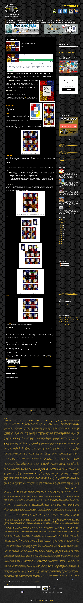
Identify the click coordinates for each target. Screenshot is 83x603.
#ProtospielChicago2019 (75, 422)
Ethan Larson (74, 468)
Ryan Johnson (61, 536)
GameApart (63, 477)
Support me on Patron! (11, 91)
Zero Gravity (69, 575)
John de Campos (47, 493)
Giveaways (50, 23)
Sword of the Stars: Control (13, 549)
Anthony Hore (19, 432)
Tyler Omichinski (29, 566)
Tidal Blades (59, 560)
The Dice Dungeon (29, 552)
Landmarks (51, 499)
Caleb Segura (74, 443)
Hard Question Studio (21, 484)
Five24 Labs (55, 473)
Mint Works (65, 509)
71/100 (72, 424)
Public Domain (21, 527)
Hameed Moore (71, 483)
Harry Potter (27, 484)
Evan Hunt (16, 469)
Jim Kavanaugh (74, 492)
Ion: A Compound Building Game (24, 490)
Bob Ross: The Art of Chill (68, 439)
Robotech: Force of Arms (19, 534)
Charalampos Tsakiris (62, 447)
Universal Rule (45, 567)
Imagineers (6, 488)
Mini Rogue (31, 509)
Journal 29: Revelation (47, 495)
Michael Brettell (21, 508)
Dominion (10, 462)
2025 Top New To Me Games (67, 52)
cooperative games (75, 452)
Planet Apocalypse (35, 524)
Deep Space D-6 (37, 458)
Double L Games (34, 462)
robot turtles (13, 534)
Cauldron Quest (34, 447)
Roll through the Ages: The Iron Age (32, 535)
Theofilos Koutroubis (40, 559)
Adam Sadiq (47, 427)
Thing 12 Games (56, 559)
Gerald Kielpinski (26, 479)
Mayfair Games (61, 506)
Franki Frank (22, 476)
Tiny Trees (54, 562)
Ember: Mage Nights (57, 465)
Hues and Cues (15, 487)
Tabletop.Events (52, 549)
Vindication (11, 570)
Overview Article (27, 519)
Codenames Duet (52, 450)
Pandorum (10, 520)
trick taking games (20, 565)
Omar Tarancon (64, 516)
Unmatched (70, 567)
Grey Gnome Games (75, 482)
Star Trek (24, 545)
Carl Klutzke (29, 445)
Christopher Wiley (14, 449)
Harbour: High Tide (13, 484)
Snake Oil (19, 542)
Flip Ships (16, 474)
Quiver (71, 527)
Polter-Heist (9, 526)
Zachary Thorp (64, 575)
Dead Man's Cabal (71, 457)
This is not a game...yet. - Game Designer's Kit (14, 560)
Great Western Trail (24, 482)
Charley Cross (76, 447)
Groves (25, 483)
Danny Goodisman (45, 455)
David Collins (15, 457)
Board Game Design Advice (46, 439)
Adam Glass (27, 427)
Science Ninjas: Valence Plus (69, 537)
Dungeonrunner (12, 464)
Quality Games (43, 527)
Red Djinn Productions (15, 531)
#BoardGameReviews (51, 420)
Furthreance (65, 476)
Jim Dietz (17, 493)
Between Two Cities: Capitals (68, 437)
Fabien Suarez (49, 470)
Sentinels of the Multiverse (54, 539)
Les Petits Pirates (63, 151)
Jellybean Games (32, 492)
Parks (27, 520)
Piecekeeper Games (10, 524)
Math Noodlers (21, 506)
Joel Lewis (30, 493)
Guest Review (40, 483)
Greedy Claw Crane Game (49, 482)
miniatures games (37, 509)
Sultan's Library (42, 547)
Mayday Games (56, 506)
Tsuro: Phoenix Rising (67, 565)
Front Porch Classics (46, 476)
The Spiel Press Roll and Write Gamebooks (33, 557)
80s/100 (24, 425)
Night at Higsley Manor (74, 514)
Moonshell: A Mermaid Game (53, 510)
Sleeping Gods (71, 541)
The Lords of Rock (38, 555)
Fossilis (71, 474)
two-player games (23, 566)
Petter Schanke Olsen (60, 523)
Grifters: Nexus (21, 483)
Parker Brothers (23, 520)
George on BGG (62, 295)
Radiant (56, 528)
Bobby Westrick (76, 439)
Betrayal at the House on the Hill (50, 437)
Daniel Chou (72, 454)
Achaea (23, 427)
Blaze (57, 438)
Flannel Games (71, 473)
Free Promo (27, 476)
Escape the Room (32, 468)
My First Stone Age (61, 511)
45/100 (8, 424)
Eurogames (12, 469)
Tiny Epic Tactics (35, 562)
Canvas (58, 444)
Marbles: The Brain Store (11, 505)
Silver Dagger (8, 541)
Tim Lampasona (7, 561)
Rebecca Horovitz (76, 529)
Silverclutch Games (14, 541)
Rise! (25, 532)
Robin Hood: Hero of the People (61, 532)
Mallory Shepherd (58, 504)
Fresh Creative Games (33, 476)
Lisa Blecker (17, 501)
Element (11, 465)
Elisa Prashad (35, 465)
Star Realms (20, 545)
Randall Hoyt (11, 529)
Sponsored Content (66, 544)
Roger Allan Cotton (41, 534)
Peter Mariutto (43, 523)
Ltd (23, 503)
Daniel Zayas (31, 455)
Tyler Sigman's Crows (36, 566)
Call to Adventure (20, 444)
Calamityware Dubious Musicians (53, 443)
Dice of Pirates (21, 460)
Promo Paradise (76, 526)
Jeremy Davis (51, 492)
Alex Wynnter (70, 428)
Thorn (23, 560)
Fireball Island (24, 473)
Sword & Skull (6, 549)
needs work (6, 514)
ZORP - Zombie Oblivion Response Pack (30, 576)
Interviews (69, 489)
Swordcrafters (21, 549)
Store (47, 20)
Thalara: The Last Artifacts (17, 551)
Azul (35, 434)
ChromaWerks (62, 160)
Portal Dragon (14, 526)
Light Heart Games (7, 501)
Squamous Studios (74, 544)
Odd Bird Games (34, 516)
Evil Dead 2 (73, 469)
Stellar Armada (44, 545)
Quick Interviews (58, 527)
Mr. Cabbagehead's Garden (32, 511)
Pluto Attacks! (68, 524)
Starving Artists (33, 545)
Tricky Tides (26, 565)
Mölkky (11, 510)
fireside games (29, 473)
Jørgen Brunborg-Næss (34, 495)
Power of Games (29, 526)
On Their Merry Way (16, 518)
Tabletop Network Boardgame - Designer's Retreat (40, 549)
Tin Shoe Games (29, 561)
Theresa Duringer (50, 559)
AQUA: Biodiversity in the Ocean (57, 432)
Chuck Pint (25, 449)
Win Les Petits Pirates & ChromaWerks (69, 189)
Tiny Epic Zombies (48, 562)
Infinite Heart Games (41, 488)
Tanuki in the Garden (31, 550)
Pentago (43, 522)
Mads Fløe (35, 504)
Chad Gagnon (50, 447)
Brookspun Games (38, 442)
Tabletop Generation (34, 581)
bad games (56, 434)
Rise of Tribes (16, 532)
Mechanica (72, 506)
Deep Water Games (44, 458)
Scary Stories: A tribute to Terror (52, 537)
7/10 (63, 424)
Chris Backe (43, 448)
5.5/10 (26, 424)
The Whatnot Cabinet (73, 557)
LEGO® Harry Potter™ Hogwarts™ (41, 500)
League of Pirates (76, 499)
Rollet (40, 535)
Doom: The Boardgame (21, 462)
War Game (68, 570)
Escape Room (26, 468)
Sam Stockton (21, 537)
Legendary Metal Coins (29, 500)
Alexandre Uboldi (76, 428)
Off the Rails (45, 516)
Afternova (44, 428)
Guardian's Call (31, 483)
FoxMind (5, 476)
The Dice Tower (35, 552)
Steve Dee (62, 545)
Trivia (29, 565)
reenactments (36, 531)
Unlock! (55, 567)
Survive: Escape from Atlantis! (62, 547)
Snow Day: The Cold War (25, 542)
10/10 (34, 423)
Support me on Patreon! (56, 15)
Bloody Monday (69, 438)
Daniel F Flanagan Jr (7, 455)
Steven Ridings (12, 546)
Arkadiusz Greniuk (16, 433)
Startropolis (28, 545)
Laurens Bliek (70, 499)
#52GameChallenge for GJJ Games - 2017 (68, 321)
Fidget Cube (6, 473)
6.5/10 (43, 424)
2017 (61, 237)
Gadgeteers (11, 477)
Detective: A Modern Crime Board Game (32, 459)
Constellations (61, 452)
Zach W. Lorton (52, 575)
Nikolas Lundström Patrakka (26, 515)
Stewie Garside (25, 546)
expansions (19, 470)
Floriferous (37, 474)
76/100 (77, 424)
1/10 (33, 423)
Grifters (17, 483)
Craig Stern (43, 453)
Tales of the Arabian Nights (71, 549)
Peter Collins (32, 523)
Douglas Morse (49, 462)
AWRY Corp (28, 434)
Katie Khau (43, 496)
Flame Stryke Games (64, 473)
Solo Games (65, 542)
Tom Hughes (65, 562)
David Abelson (10, 457)
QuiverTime (74, 527)
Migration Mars (59, 508)
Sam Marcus (16, 537)
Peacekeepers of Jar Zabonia (18, 522)
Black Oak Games (47, 438)
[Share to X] (13, 368)
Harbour (8, 484)
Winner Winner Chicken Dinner (60, 572)
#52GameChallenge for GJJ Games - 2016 (68, 323)
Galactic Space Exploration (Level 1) (19, 477)
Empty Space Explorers (16, 467)
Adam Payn (37, 427)
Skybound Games (66, 541)
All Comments (64, 265)
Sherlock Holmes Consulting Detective (43, 540)
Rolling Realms (44, 535)
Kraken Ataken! (31, 499)
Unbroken (10, 567)
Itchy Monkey (74, 490)
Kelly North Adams (64, 496)
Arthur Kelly (39, 433)
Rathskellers (42, 529)
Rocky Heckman (30, 534)
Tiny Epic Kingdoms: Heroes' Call (14, 562)
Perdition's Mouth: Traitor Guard (21, 523)
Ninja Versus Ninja (42, 515)
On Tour (21, 518)
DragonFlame (20, 463)
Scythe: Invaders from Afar (27, 539)
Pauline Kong (76, 520)
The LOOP (32, 555)
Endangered (22, 467)
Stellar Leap (49, 545)
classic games (30, 450)
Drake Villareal (32, 463)
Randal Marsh (6, 529)
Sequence (60, 539)
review (73, 531)
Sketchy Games (47, 541)
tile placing (73, 560)
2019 (61, 233)
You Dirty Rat (38, 575)
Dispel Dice (62, 460)
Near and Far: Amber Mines (69, 513)
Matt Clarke (31, 506)
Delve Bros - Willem (60, 458)
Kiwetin (77, 498)
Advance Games (72, 427)
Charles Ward (72, 447)
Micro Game (38, 508)
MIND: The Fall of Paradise (18, 509)
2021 (61, 229)
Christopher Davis (76, 448)
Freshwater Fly (39, 476)
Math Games (17, 506)
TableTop (30, 549)
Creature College (54, 453)
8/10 (19, 425)
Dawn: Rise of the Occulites (59, 457)
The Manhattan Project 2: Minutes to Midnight (50, 555)
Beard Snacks (62, 144)
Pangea (13, 520)
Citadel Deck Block (35, 449)
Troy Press (38, 565)
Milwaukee (11, 509)
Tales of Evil (64, 549)
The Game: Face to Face (73, 552)
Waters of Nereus (24, 571)
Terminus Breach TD (64, 550)
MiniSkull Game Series (64, 153)
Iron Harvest (32, 490)
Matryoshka (27, 506)
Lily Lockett (13, 501)
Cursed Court (46, 454)
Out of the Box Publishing (70, 518)
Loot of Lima (48, 501)
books (5, 440)
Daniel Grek (14, 455)
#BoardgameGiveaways (20, 420)
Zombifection (16, 576)
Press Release (42, 526)
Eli (26, 465)
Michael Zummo (32, 508)
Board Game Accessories (21, 439)
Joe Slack (26, 493)
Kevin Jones (31, 498)
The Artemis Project (38, 551)
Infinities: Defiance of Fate (49, 488)
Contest (66, 452)
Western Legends (58, 571)
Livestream (23, 501)
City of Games (48, 449)
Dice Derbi (66, 459)
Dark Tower (58, 455)
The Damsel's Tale (22, 552)
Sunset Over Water (53, 547)
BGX (19, 438)
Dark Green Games (52, 455)
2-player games (42, 423)
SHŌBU (67, 540)
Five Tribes (51, 473)
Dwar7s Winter (18, 464)
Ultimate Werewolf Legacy (61, 566)
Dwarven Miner (23, 464)
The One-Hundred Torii (35, 556)
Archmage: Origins (74, 432)
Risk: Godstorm (30, 532)
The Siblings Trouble (22, 557)
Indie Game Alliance (21, 488)
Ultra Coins (68, 566)
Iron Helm (36, 490)
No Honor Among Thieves (50, 515)
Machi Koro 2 (27, 504)
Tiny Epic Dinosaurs (50, 561)
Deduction (32, 458)
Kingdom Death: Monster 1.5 (54, 498)
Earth (50, 464)
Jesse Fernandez (56, 492)
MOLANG (75, 509)
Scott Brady (6, 539)
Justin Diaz (11, 496)
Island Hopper (55, 490)
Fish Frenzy (47, 473)
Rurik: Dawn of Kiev (54, 536)
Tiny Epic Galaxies (57, 561)
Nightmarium (18, 515)
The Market (75, 555)
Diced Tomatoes (26, 460)
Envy (64, 467)
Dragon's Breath (15, 463)
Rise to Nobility (21, 532)
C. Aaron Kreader (25, 443)
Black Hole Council (40, 438)
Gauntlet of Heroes (62, 478)
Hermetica (74, 484)
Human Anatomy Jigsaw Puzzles (24, 487)
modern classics (70, 509)
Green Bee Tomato (58, 482)
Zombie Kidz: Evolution (10, 576)
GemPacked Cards (75, 478)
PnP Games (54, 20)
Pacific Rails (47, 519)
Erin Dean (22, 468)
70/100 (65, 424)
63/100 (51, 424)
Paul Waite (72, 520)
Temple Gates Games (57, 550)
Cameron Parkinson (35, 444)
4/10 (78, 423)
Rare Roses (29, 529)
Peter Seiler (48, 523)
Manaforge (68, 504)
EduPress (74, 464)
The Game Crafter (57, 552)
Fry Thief (51, 476)
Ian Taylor (54, 487)
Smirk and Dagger (14, 542)
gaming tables (27, 478)
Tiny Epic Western (42, 562)
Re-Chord (68, 529)
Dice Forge (70, 459)
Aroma (32, 433)
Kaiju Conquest (20, 496)
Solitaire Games (59, 542)
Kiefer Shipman (46, 498)
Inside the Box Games (58, 488)
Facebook (69, 579)
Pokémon (77, 524)
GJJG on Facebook (63, 291)
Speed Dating (52, 544)
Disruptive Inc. (66, 460)
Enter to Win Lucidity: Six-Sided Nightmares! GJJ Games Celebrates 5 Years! (71, 207)
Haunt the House (42, 484)
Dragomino (74, 462)
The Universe (58, 557)
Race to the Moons (63, 149)
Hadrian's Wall (57, 483)
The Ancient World (31, 551)
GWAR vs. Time (51, 483)
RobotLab (25, 534)
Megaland (6, 508)
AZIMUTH (33, 434)
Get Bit (30, 479)
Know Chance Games (24, 499)
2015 (61, 241)
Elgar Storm (24, 465)
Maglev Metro (39, 504)
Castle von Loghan (75, 445)
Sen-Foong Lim (46, 539)
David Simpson (30, 457)
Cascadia (55, 445)
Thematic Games (33, 559)
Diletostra (44, 460)
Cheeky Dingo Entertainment (23, 448)
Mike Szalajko (72, 508)
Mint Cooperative (55, 509)
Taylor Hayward (47, 550)
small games (77, 541)
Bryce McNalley (44, 442)
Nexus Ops (43, 514)
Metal (17, 508)
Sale (13, 537)
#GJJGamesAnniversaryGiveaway (32, 422)
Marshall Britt (61, 505)
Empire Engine (76, 465)
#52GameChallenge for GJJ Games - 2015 (68, 324)
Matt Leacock (35, 506)
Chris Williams (63, 448)
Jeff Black (18, 492)
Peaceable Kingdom (8, 522)
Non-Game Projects (75, 515)
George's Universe (63, 290)
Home (8, 20)
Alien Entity (16, 429)
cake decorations (44, 443)
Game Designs (39, 20)
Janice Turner (74, 491)
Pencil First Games (34, 522)
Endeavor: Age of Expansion (44, 467)
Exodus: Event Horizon (13, 470)
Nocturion (69, 515)
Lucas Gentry (26, 503)
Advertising (25, 428)
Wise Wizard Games (75, 572)
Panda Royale (67, 519)
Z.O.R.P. (48, 575)
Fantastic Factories (11, 472)
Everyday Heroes (34, 469)
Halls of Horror (66, 483)
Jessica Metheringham (68, 492)
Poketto (5, 526)
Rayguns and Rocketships (55, 529)
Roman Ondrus (55, 535)
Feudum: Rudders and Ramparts (63, 472)
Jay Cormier (11, 492)
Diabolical (53, 459)
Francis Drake (17, 476)
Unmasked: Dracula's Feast (62, 567)
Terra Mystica (71, 550)
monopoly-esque (27, 510)
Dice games (74, 459)
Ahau (53, 428)
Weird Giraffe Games (31, 571)
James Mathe (62, 491)
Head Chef (47, 484)
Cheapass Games (15, 448)
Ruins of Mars (18, 536)
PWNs (33, 527)
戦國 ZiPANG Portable (41, 576)
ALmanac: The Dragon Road (29, 429)
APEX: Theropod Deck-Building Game (41, 432)
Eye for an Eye (33, 470)
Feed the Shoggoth (39, 472)
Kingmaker (70, 498)
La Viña (35, 499)
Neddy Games (76, 513)
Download (61, 462)
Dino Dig (47, 460)
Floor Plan (20, 474)
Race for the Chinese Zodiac (27, 528)
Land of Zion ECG (46, 499)
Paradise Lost (17, 520)
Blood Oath (64, 438)
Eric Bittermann (74, 467)
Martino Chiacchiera (72, 505)
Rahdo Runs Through (62, 528)
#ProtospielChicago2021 (8, 423)
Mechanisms (76, 506)
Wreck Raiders (11, 575)
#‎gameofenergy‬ (23, 422)
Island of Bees (60, 490)
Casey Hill (59, 445)
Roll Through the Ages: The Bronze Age (19, 535)
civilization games (64, 449)
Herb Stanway (57, 484)
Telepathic (51, 550)
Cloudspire (35, 450)
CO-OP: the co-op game (45, 450)
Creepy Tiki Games (67, 453)
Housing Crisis (10, 487)
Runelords (28, 536)
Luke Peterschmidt (70, 503)
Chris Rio (52, 448)
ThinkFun (65, 559)
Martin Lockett (66, 505)
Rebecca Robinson (7, 531)
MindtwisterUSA (26, 509)
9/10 (43, 425)
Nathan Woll (52, 513)
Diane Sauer (57, 459)
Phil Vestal (71, 523)
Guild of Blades (46, 483)
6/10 (45, 424)
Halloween (62, 483)
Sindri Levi (35, 541)
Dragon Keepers (9, 463)
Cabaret (32, 443)
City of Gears (53, 449)
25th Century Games (69, 423)
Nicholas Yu (63, 514)
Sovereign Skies (18, 544)
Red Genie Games (22, 531)
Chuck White (29, 449)
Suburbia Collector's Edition (29, 547)
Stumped (14, 547)
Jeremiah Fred (45, 492)
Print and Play (62, 526)
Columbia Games (22, 452)
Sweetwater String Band (74, 547)
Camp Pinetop (41, 444)
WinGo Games (51, 572)
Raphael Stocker (24, 529)
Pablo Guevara (37, 519)
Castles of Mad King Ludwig (15, 447)
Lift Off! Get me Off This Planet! (73, 500)
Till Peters (77, 560)
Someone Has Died (75, 542)
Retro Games (61, 531)
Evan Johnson (21, 469)
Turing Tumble (76, 565)
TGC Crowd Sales (9, 551)
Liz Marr (31, 501)
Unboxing (6, 567)
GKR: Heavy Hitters (75, 479)
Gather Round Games (55, 478)
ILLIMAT (77, 487)
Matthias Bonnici (51, 506)
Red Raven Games (28, 531)
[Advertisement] (68, 277)
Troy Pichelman (33, 565)
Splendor (60, 544)
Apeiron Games (31, 432)
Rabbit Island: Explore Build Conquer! (14, 528)
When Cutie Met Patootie (15, 572)
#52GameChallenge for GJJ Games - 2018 (68, 319)
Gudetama (36, 483)
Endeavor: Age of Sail (53, 467)
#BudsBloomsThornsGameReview (12, 422)
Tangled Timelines (24, 550)
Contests (70, 452)
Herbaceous (63, 484)
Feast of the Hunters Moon (31, 472)
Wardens (8, 571)
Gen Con (6, 479)
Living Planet (27, 501)
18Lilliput (37, 423)
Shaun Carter (20, 540)
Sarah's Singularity (43, 537)
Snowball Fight (62, 158)
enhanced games (60, 467)
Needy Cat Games (12, 514)
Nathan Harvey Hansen (39, 513)
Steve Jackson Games (71, 545)
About (13, 20)
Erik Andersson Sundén (16, 468)
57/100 (38, 424)
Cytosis (53, 454)
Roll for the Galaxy (55, 534)
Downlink (57, 462)
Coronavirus (6, 453)
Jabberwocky (18, 491)
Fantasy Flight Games (18, 472)
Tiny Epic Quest (29, 562)
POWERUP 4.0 (35, 526)
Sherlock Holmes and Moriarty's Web (29, 540)
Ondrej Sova (25, 518)
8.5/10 (16, 425)
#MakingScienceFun (45, 422)
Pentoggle (47, 522)
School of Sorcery (61, 537)
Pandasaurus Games (74, 519)
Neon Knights (17, 514)
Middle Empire (43, 508)
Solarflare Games (42, 542)
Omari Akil (69, 516)
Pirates (21, 524)
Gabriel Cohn (6, 477)
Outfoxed (10, 519)
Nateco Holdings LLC (25, 513)
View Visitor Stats (63, 305)
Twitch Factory (16, 566)
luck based (54, 503)
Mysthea (66, 511)
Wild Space (35, 572)
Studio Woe (11, 547)
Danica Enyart (67, 454)
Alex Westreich (61, 428)
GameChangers (72, 477)
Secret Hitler (41, 539)
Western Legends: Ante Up (66, 571)
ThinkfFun (61, 559)
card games (12, 445)
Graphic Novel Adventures (16, 482)
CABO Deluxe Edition (37, 443)
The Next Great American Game (16, 556)
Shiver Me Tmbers (62, 540)
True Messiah (60, 565)
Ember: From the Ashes (50, 465)
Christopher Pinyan (7, 449)
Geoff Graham (15, 479)
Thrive (32, 560)
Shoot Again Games (72, 540)
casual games (22, 447)
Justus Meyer (15, 496)
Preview (58, 526)
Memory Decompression (12, 508)
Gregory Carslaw (69, 482)
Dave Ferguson (71, 455)
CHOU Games (38, 448)
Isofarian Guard (69, 490)
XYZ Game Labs (28, 575)
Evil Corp (68, 469)
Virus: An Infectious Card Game (18, 570)
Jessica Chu (61, 492)
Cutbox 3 (49, 454)
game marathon (44, 477)
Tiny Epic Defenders (42, 561)
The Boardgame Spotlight (69, 551)
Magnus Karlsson (45, 504)
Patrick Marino (55, 520)
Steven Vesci (18, 546)
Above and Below (19, 427)
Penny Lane (40, 522)
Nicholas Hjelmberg (57, 514)
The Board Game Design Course (47, 551)
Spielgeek (57, 544)
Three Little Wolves (27, 560)
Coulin (34, 453)
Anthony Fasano (14, 432)
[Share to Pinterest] (16, 368)
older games (60, 516)
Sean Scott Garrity (36, 539)
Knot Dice (12, 499)
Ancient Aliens (67, 429)
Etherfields (8, 469)
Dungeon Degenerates (75, 463)
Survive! (68, 547)
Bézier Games (14, 438)
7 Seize (58, 424)
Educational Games (69, 464)
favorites (24, 472)
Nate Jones (20, 513)
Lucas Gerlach (31, 503)
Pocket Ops (73, 524)
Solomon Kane (69, 542)
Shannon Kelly (15, 540)
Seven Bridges (76, 539)
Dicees (30, 460)
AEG (28, 428)
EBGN (52, 464)
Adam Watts (52, 427)
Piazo (5, 524)
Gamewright (22, 478)
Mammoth (63, 504)
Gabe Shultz (76, 476)
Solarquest (54, 542)
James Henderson (44, 491)
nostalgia (12, 516)
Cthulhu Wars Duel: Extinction (38, 454)
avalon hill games (9, 434)
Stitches (29, 546)
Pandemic (6, 520)
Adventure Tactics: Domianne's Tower (16, 428)
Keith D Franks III (52, 496)
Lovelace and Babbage (19, 503)
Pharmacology (62, 146)
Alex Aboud (57, 428)
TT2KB (72, 565)
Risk (27, 532)
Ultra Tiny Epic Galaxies (74, 566)
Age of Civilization (49, 428)
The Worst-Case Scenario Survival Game (22, 559)
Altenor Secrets (36, 429)
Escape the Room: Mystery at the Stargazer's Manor (44, 468)
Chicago (30, 448)
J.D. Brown (13, 491)
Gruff (28, 483)
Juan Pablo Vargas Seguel (60, 495)
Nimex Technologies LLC (35, 515)
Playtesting (64, 524)
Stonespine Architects (54, 546)
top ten (12, 563)
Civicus (60, 449)
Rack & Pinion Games (51, 528)
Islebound (64, 490)
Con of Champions (55, 452)
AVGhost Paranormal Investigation (20, 434)
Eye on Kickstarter (41, 470)
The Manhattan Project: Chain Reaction (66, 555)
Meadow (68, 506)
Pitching (23, 524)
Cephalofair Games (44, 447)
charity (68, 447)
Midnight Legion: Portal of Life (51, 508)
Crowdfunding (41, 23)
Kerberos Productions (20, 498)
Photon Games (76, 523)
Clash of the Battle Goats (24, 450)
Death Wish (23, 458)
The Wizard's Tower (11, 559)
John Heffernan (53, 493)
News (35, 514)
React (71, 529)
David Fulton (20, 457)
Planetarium (47, 524)
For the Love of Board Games (59, 474)
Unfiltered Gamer (27, 567)
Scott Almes (76, 537)
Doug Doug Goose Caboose (42, 462)
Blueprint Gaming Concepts (12, 439)
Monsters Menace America (42, 510)
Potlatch (24, 526)
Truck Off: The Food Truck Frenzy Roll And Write (48, 565)
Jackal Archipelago (24, 491)
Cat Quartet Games (28, 447)
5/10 (28, 424)
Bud (48, 442)
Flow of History (42, 474)
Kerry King (26, 498)
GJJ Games (69, 479)
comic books (31, 452)
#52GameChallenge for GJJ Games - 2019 (68, 317)
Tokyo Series (60, 562)
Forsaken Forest (66, 474)
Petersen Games (53, 523)
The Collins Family (16, 552)
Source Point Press (12, 544)
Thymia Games (54, 560)
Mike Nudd (68, 508)
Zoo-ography (21, 576)
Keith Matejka (57, 496)
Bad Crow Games (50, 434)
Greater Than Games (39, 482)
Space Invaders (47, 544)
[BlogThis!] (12, 368)
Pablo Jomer (43, 519)
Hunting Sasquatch (33, 487)
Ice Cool (67, 487)
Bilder (27, 438)
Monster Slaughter (34, 510)
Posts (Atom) (14, 412)
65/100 (54, 424)
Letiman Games (61, 500)
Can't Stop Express (53, 444)
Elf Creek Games (19, 465)
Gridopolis (6, 483)
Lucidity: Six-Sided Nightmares (46, 503)
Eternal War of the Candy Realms (66, 468)
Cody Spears (57, 450)
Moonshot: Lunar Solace (62, 510)
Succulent (37, 547)
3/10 (76, 423)
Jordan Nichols (27, 495)
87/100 (40, 425)
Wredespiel (16, 575)
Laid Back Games (40, 499)
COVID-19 (39, 453)
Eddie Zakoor (56, 464)
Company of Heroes (38, 452)
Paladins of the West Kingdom (55, 519)
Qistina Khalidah (37, 527)
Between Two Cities (59, 437)
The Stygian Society (52, 557)
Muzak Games (48, 511)
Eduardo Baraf (62, 464)
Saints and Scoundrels (8, 537)
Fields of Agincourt (12, 473)
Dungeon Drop (6, 464)
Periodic (28, 523)
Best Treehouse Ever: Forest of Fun (34, 437)
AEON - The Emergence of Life (37, 428)
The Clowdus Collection (8, 552)
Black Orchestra (53, 438)
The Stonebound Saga (45, 557)
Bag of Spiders (65, 434)
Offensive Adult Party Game (52, 516)
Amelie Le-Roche (42, 429)
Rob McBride (38, 532)
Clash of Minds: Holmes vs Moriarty (14, 450)
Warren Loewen (17, 571)
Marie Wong (23, 505)
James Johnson (56, 491)
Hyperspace (44, 487)
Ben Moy (13, 437)
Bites (35, 438)
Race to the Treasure (43, 528)
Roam (35, 532)
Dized (74, 460)
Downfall (53, 462)
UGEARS (44, 566)
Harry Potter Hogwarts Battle (34, 484)
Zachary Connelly (58, 575)
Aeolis (30, 428)
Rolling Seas (62, 141)
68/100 (56, 424)
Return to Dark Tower (67, 531)
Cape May (61, 444)
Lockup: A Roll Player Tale (37, 501)
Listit (20, 501)
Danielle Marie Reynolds (38, 455)
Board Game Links (52, 579)
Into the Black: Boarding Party (12, 490)
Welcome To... (46, 571)
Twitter (7, 581)
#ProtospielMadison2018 (18, 423)
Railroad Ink (69, 528)
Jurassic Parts (73, 495)
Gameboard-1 (67, 477)
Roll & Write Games (48, 534)
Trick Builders (62, 148)
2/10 (46, 423)
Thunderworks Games (46, 560)
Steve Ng (77, 545)
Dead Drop (65, 457)
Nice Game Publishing (50, 514)
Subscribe (69, 89)
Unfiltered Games (33, 567)
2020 (61, 231)
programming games (69, 526)
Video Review (6, 570)
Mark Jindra (33, 505)
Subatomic (22, 547)
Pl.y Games (28, 524)
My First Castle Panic (54, 511)
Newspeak (39, 514)
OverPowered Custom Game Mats (18, 519)
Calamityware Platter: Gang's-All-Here (65, 443)
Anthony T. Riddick (25, 432)
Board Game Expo (54, 439)
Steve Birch (58, 545)
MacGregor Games (22, 504)
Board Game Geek (60, 439)
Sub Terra (18, 547)
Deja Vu (55, 458)
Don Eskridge (14, 462)
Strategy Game (65, 546)
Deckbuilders (27, 458)
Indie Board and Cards (14, 488)
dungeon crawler (68, 463)
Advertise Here (21, 34)
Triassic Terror (9, 565)
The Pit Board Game (49, 556)
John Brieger (41, 493)
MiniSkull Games (49, 509)
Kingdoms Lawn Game (63, 498)
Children (34, 448)
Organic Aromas (59, 518)
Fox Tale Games (75, 474)
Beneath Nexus (18, 437)
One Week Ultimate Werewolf (42, 518)
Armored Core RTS (23, 433)
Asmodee (58, 433)
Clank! (72, 449)
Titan (57, 562)
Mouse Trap (11, 511)
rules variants (23, 536)
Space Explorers (42, 544)
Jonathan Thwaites (14, 495)
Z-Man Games (43, 575)
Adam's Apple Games (58, 427)
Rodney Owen (35, 534)
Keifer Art (46, 496)
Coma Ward (27, 452)
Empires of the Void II (8, 467)
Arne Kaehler (28, 433)
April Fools (49, 432)
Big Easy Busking (23, 438)
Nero (25, 514)
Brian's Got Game (10, 442)
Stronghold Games (72, 546)
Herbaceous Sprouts (68, 484)
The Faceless (40, 552)
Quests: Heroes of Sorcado (50, 527)
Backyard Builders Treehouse (42, 434)
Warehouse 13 (12, 571)
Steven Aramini (7, 546)
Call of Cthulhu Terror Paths (12, 444)
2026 (61, 219)
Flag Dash (59, 473)
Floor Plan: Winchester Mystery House (28, 474)
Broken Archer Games (31, 442)
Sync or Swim (25, 549)
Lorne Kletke (59, 501)
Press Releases (11, 23)
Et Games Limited (56, 468)
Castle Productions (68, 445)
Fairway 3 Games (73, 470)
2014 (61, 243)
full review (57, 476)
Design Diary (14, 459)
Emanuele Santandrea (41, 465)
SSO (78, 544)
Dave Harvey (76, 455)
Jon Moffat (72, 493)
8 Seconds (61, 142)
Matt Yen (39, 506)
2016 (61, 239)
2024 (63, 423)
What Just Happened (75, 571)
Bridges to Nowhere (16, 442)
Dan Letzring (62, 454)
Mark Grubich (28, 505)
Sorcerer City (6, 544)
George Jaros (20, 479)
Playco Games (59, 524)
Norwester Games (7, 516)
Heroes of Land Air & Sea (18, 485)
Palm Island (63, 519)
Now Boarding (22, 516)
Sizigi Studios (42, 541)
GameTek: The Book (16, 478)
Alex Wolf (66, 428)
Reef (32, 531)
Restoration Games (55, 531)
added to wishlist (66, 427)
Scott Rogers (15, 539)
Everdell (29, 469)
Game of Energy (51, 477)
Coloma (17, 452)
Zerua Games (73, 575)
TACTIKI (56, 549)
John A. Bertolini (36, 493)
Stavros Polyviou (38, 545)
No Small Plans (64, 515)
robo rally (69, 532)
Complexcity (50, 452)
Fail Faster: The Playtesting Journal (63, 470)
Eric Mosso (9, 468)
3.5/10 (74, 423)
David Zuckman (42, 457)
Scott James (11, 539)
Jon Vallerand (76, 493)
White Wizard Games (23, 572)
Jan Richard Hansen (68, 491)
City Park (57, 449)
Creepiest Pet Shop (60, 453)
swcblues (26, 97)
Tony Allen (75, 562)
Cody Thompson (62, 450)
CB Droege (39, 447)
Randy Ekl (16, 529)
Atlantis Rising (68, 433)
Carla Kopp (33, 445)
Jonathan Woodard (21, 495)
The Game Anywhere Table (48, 552)
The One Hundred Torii (26, 556)
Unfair (23, 567)
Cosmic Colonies (11, 453)
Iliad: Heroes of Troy (72, 487)
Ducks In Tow (62, 463)
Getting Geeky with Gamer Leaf (37, 479)
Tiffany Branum (64, 560)
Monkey (14, 510)
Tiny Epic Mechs (23, 562)
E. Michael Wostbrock (35, 464)
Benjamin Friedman (24, 437)
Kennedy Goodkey (73, 496)
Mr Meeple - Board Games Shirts (21, 511)
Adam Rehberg (42, 427)
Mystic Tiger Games (72, 511)
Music (44, 511)
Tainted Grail (60, 549)
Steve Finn (66, 545)
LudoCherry (64, 503)
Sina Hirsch (31, 541)
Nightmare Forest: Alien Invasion (9, 515)
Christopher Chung (69, 448)
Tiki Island (69, 560)
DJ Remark (77, 460)
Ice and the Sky (63, 487)
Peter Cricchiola (37, 523)
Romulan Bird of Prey (62, 535)
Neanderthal (57, 513)
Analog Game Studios (60, 429)
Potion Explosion (20, 526)
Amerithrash (48, 429)
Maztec (66, 506)
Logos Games (44, 501)
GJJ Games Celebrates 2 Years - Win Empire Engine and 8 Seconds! (71, 198)
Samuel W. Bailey (27, 537)
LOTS (70, 501)
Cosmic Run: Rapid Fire (18, 453)
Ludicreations (59, 503)
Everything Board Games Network (44, 469)
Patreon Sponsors (43, 520)
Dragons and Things (26, 463)
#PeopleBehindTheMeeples (60, 422)
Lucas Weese (37, 503)
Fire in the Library (19, 473)
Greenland (64, 482)
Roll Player (60, 534)
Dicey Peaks (34, 460)
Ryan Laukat (66, 536)
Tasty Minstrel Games (39, 550)
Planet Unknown (42, 524)
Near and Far (61, 513)
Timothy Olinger (23, 561)
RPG (14, 536)
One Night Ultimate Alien (32, 518)
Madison (31, 504)
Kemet (68, 496)
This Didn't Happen (70, 559)
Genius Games (10, 479)
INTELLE (64, 488)
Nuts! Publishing (28, 516)
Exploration (24, 470)
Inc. (9, 488)
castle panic (63, 445)
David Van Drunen (36, 457)
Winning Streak (69, 572)
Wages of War (44, 570)
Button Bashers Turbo (18, 443)
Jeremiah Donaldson (39, 492)
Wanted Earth (63, 570)
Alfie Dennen (6, 429)
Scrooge (19, 539)
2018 (61, 235)
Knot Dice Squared (17, 499)
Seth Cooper (65, 539)
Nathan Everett (32, 513)
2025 (61, 225)
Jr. (51, 495)
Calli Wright (30, 444)
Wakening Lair (49, 570)
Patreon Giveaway (36, 520)
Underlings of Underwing (17, 567)
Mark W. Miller (43, 505)
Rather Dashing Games (36, 529)
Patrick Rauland (61, 520)
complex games (45, 452)
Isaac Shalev (50, 490)
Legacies (12, 500)
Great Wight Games (31, 482)
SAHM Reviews (76, 536)
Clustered (38, 450)
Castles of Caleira (7, 447)
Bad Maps (60, 434)
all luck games (21, 429)
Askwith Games (53, 433)
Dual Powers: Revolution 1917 (54, 463)
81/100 (28, 425)
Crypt (22, 454)
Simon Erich (20, 541)
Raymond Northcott (63, 529)
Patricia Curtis (49, 520)
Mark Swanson (38, 505)
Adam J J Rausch (32, 427)
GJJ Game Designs (62, 479)
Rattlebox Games (47, 529)
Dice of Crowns (15, 460)
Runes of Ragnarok (33, 536)
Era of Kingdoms (68, 467)
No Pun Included (58, 515)
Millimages (77, 508)
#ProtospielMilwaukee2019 (27, 423)
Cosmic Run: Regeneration (27, 453)
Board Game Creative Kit (36, 439)
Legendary (16, 500)
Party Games (30, 520)
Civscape (69, 449)
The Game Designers (65, 552)
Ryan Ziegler (71, 536)
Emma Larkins (70, 465)
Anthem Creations (7, 432)
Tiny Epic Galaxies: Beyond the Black (68, 561)
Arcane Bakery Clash (66, 432)
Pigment (15, 524)
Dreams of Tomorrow (44, 463)
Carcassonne (70, 444)
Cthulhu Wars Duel (29, 454)
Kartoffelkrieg (33, 496)
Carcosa (7, 445)
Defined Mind (51, 458)
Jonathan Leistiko (7, 495)
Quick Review (65, 527)
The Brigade (77, 551)
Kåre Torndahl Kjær (27, 496)
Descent (74, 458)
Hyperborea (40, 487)
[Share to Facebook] (14, 368)
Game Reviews (21, 20)
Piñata (18, 524)
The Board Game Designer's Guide (59, 551)
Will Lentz (39, 572)
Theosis (45, 559)
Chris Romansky (57, 448)
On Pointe (77, 516)
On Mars (73, 516)
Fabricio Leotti (54, 470)
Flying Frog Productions (49, 474)
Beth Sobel (42, 437)
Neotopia (22, 514)
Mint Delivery (60, 509)
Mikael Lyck (64, 508)
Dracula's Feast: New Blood (67, 462)
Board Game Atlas (29, 439)
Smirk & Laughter (7, 542)
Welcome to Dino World (40, 571)
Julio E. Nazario (68, 495)
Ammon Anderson (53, 429)
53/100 (33, 424)
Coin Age (67, 450)
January (63, 221)
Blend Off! (60, 438)
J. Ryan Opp (9, 491)
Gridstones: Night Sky (11, 483)
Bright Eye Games (23, 442)
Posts (62, 263)
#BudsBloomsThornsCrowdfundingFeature (71, 420)
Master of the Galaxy (11, 506)
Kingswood (74, 498)
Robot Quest (8, 534)
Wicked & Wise (30, 572)
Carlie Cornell (37, 445)
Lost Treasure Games (65, 501)
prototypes (15, 527)
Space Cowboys (36, 544)
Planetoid (51, 524)
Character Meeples (56, 447)
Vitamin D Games (38, 570)
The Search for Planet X (14, 557)
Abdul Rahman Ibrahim (11, 427)
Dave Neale (6, 457)
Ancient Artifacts (73, 429)
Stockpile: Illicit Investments (36, 546)
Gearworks (67, 478)
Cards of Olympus (18, 445)
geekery (71, 478)
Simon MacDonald (26, 541)
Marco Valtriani (18, 505)
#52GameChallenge (7, 420)
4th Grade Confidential (64, 155)
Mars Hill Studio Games (54, 505)
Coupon (36, 453)
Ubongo (41, 566)
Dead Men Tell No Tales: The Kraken (14, 458)
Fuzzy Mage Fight (71, 476)
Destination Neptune (21, 459)
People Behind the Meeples (26, 23)
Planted (55, 524)
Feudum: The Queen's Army (74, 472)
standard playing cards (14, 545)
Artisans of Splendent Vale (46, 433)
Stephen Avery (53, 545)
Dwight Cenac (29, 464)
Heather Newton (52, 484)
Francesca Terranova (11, 476)
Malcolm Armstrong (51, 504)
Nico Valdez (68, 514)
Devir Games (42, 459)
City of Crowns (43, 449)
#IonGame (40, 422)
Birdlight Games (31, 438)
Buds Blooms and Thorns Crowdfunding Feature (58, 442)
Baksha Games (70, 434)
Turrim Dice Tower (7, 566)
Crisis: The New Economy (16, 454)
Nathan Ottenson (47, 513)
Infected (36, 488)
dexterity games (47, 459)
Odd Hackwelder (40, 516)
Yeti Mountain (33, 575)
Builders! (9, 443)
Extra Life (30, 20)
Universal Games (40, 567)
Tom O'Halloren (70, 562)
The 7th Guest (25, 551)
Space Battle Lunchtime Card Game (27, 544)
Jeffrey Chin (26, 492)
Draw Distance (37, 463)
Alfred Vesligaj (11, 429)
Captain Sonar (65, 444)
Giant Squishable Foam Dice (48, 479)
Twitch (12, 566)
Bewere (74, 437)
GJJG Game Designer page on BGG (67, 293)
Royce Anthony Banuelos (8, 536)
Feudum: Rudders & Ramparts (51, 472)
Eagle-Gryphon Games (44, 464)
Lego (34, 500)
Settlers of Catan (70, 539)
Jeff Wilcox (22, 492)
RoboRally (72, 532)
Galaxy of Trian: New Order (29, 477)
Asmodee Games (63, 433)
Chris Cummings (48, 448)
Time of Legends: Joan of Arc (15, 561)
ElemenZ (14, 465)
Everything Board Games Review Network (59, 469)
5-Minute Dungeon (21, 424)
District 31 (71, 460)
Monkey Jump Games (20, 510)
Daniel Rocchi (18, 455)
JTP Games (54, 495)
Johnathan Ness (67, 493)
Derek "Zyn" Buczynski (68, 458)
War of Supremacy (74, 570)
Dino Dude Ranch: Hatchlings (55, 460)
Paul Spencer (67, 520)
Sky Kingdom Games (59, 541)
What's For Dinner (7, 572)
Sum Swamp (47, 547)
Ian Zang (58, 487)
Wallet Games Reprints (56, 570)
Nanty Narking (9, 513)
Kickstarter (37, 498)
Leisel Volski (49, 500)
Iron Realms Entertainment (43, 490)
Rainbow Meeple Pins (75, 528)
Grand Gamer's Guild (8, 482)
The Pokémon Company (58, 556)
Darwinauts (62, 455)
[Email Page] (9, 368)
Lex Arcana (66, 500)
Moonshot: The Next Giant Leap (73, 510)
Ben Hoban (10, 437)
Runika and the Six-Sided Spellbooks (43, 536)
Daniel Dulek (76, 454)
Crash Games (48, 453)
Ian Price (51, 487)
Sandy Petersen (33, 537)
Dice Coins (62, 459)
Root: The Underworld (75, 535)
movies (15, 511)
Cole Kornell (71, 450)
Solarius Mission (49, 542)
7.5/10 (61, 424)
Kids (42, 498)
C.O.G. (29, 443)
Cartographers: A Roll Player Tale (47, 445)
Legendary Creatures (21, 500)
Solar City (37, 542)
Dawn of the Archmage (50, 457)
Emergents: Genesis (64, 465)
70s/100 (68, 424)
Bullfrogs (12, 443)
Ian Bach (47, 487)
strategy (60, 546)
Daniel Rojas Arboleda (25, 455)
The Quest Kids (65, 556)
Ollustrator (41, 600)
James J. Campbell (50, 491)
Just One (7, 496)
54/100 (36, 424)
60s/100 (48, 424)
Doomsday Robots (28, 462)
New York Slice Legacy (30, 514)
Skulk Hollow (52, 541)
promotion (6, 527)
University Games (51, 567)
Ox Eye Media (32, 519)
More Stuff (59, 23)
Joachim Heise (22, 493)
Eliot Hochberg (30, 465)
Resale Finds (49, 531)
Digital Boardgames (39, 460)
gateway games (47, 478)
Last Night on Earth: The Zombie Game (61, 499)
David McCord (25, 457)
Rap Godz (19, 529)
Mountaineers (6, 511)
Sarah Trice (38, 537)
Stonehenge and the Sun (45, 546)
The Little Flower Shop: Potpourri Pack (23, 555)
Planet (31, 524)
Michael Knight (26, 508)
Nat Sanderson (15, 513)
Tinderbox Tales (35, 561)
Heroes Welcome (27, 485)
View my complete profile (48, 594)
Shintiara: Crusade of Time (54, 540)
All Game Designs (63, 163)
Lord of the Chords (54, 501)
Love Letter (73, 501)
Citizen (39, 449)
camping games (47, 444)
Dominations (6, 462)
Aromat (35, 433)
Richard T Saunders (10, 532)
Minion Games (43, 509)
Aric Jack (11, 433)
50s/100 (30, 424)
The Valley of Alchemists (65, 557)
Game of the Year (57, 477)
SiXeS (38, 541)
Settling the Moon (63, 162)
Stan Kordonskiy (7, 545)
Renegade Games (43, 531)
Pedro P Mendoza (26, 522)
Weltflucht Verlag (52, 571)
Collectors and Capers (11, 452)
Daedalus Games (57, 454)
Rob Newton (43, 532)
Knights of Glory (7, 499)
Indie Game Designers (29, 488)
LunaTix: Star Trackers (14, 504)
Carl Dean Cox (24, 445)
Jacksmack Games (31, 491)
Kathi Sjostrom (38, 496)
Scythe (21, 539)
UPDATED (74, 567)
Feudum (44, 472)
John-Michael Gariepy (60, 493)
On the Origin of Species (8, 518)
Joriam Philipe (40, 495)
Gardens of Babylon (40, 478)
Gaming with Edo (33, 478)
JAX (8, 492)
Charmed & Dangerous (8, 448)
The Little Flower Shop (12, 555)
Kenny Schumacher (13, 498)
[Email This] (11, 368)
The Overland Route (63, 156)
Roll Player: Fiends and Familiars (68, 534)
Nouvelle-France (17, 516)
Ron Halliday (68, 535)
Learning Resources (7, 500)
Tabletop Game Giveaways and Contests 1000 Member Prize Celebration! (71, 171)
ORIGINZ (64, 518)
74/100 (74, 424)
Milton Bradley (6, 509)
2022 (61, 227)
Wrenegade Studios (21, 575)
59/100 (40, 424)
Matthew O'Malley (44, 506)
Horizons (5, 487)
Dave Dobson (66, 455)
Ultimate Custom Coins (51, 566)
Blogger (51, 600)
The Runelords (70, 556)
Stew (21, 546)
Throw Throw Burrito (37, 560)
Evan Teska (26, 469)
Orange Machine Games (51, 518)
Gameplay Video (10, 478)
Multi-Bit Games (40, 511)
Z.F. (46, 575)
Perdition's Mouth (13, 523)
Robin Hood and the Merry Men (50, 532)
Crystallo (24, 454)
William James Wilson (45, 572)
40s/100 (5, 424)
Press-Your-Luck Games (50, 526)
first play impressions (38, 473)
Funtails (61, 476)
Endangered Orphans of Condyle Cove (32, 467)
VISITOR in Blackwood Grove (30, 570)
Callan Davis (25, 444)
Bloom (73, 438)
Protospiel (10, 527)
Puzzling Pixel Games (28, 527)
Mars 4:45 (48, 505)
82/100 (30, 425)
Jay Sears (14, 492)
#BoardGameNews (34, 420)
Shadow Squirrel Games (8, 540)
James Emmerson (38, 491)
